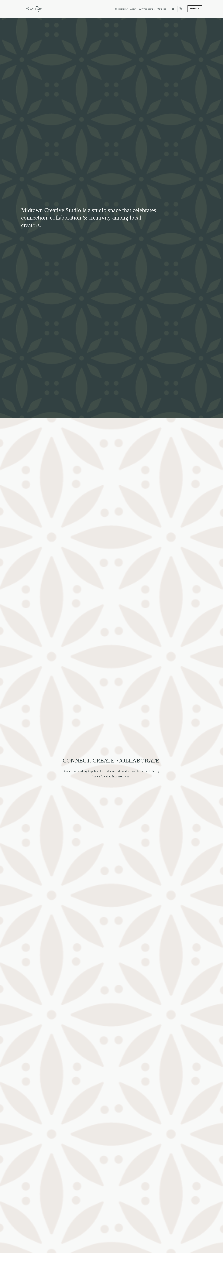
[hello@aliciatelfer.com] (173, 9)
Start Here (194, 8)
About (133, 8)
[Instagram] (180, 9)
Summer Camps (147, 8)
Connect (161, 8)
